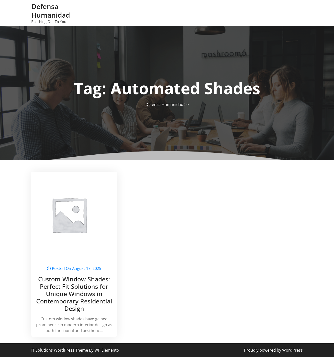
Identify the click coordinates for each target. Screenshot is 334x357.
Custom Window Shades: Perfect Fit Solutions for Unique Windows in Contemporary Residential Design (74, 293)
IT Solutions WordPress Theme (60, 350)
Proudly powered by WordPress (273, 350)
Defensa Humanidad (50, 11)
